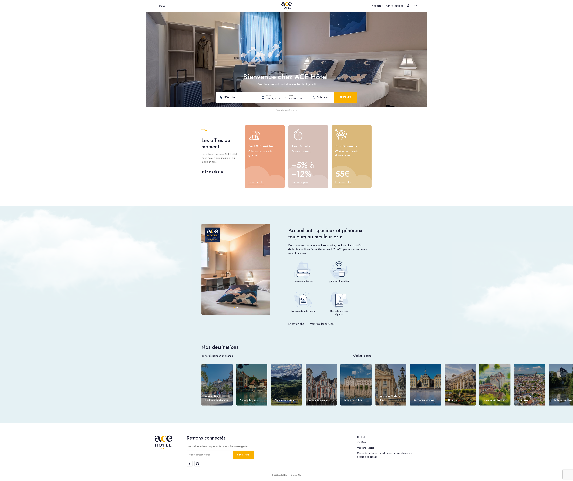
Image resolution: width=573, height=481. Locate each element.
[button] (209, 269)
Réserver (345, 97)
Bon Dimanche (346, 146)
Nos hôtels (377, 5)
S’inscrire (243, 454)
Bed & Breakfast (261, 146)
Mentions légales (365, 448)
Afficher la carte (362, 356)
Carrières (361, 442)
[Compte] (408, 6)
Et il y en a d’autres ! (213, 172)
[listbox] (416, 6)
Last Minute (301, 146)
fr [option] (415, 5)
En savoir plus (296, 324)
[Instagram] (197, 464)
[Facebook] (190, 464)
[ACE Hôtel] (286, 6)
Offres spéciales (394, 5)
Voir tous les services (322, 324)
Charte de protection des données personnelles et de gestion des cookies (384, 454)
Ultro (299, 475)
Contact (361, 437)
